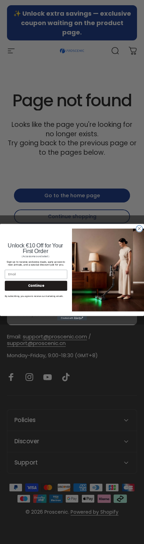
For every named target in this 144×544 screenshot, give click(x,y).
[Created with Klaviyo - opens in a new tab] (72, 318)
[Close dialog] (139, 228)
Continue (36, 285)
